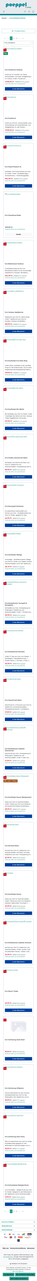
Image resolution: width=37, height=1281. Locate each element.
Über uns (6, 1248)
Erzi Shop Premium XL (13, 167)
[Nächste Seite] (19, 38)
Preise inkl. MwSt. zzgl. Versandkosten (15, 83)
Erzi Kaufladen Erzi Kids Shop (16, 361)
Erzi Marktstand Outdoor (14, 264)
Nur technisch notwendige (25, 1274)
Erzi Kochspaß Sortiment (14, 506)
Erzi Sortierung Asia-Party (15, 1137)
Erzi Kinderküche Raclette (15, 652)
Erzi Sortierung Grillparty (14, 1088)
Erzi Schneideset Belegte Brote (17, 1185)
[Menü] (4, 11)
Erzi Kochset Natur (12, 846)
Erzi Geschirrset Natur (13, 700)
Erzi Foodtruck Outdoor (14, 70)
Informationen (7, 1230)
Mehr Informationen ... (18, 1271)
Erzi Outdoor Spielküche (14, 312)
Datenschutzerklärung (18, 1248)
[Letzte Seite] (23, 38)
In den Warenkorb (18, 89)
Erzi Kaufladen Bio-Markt (14, 409)
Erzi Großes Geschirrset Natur (16, 458)
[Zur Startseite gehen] (18, 5)
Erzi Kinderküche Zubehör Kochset (18, 943)
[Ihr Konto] (29, 11)
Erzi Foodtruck (10, 118)
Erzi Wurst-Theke (11, 991)
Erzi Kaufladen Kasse (13, 894)
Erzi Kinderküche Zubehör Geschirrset (15, 749)
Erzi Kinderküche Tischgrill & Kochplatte (16, 604)
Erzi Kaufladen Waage (13, 555)
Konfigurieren (8, 1274)
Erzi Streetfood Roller (13, 215)
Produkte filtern (19, 31)
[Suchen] (25, 11)
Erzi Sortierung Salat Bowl (15, 1040)
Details (18, 234)
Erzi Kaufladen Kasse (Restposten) (18, 797)
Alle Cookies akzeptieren (19, 1278)
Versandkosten (8, 1257)
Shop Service (7, 1226)
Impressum (31, 1248)
